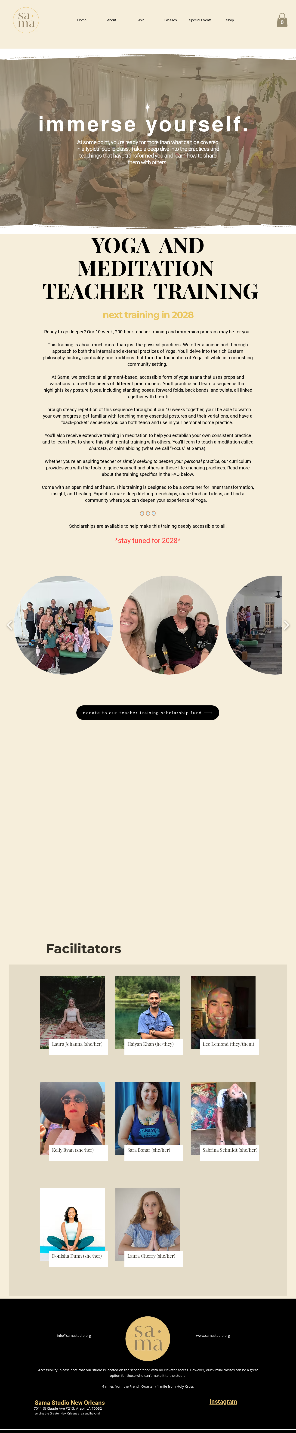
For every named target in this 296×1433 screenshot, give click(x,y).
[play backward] (10, 625)
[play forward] (286, 625)
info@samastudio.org (74, 1335)
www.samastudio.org (213, 1335)
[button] (82, 20)
